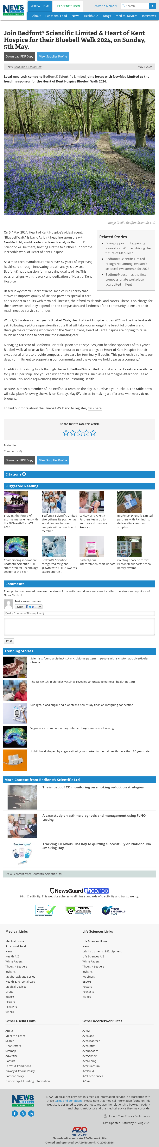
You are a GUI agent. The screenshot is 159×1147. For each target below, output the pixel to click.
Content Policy (14, 1076)
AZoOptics (89, 1046)
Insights (10, 971)
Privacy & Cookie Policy (20, 1071)
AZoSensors (90, 1056)
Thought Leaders (16, 966)
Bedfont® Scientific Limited (64, 76)
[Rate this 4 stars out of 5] (86, 432)
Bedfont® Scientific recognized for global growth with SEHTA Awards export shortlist (59, 566)
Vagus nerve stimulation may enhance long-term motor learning (72, 728)
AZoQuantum (91, 1066)
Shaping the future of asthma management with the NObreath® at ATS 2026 (21, 521)
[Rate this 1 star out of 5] (66, 432)
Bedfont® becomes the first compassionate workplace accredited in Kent (125, 279)
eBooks (10, 996)
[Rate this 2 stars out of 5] (72, 432)
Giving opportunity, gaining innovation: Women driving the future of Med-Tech (128, 248)
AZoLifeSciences (92, 1076)
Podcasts (11, 1007)
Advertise (11, 1056)
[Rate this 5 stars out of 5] (93, 432)
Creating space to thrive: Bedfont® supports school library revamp (134, 564)
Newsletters (13, 1046)
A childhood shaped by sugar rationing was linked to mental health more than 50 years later (90, 751)
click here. (95, 408)
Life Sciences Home (68, 6)
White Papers (14, 961)
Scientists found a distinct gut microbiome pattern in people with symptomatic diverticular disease (89, 660)
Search (9, 1041)
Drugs (9, 991)
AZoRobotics (90, 1051)
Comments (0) (13, 451)
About (9, 1031)
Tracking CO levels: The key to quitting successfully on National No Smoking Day (96, 846)
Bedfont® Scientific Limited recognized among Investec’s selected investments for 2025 (127, 264)
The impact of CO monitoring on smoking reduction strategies (93, 787)
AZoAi (86, 1081)
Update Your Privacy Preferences (128, 1116)
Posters (10, 1002)
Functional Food (15, 946)
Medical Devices (15, 986)
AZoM (86, 1031)
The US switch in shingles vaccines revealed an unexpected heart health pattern (82, 681)
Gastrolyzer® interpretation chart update (97, 562)
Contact (10, 1061)
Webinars (88, 976)
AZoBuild (88, 1071)
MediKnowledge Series (20, 976)
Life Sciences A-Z (93, 956)
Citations (13, 474)
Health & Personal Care (20, 981)
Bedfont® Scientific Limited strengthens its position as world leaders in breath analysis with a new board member (59, 523)
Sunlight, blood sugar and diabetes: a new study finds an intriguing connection (81, 705)
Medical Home (39, 6)
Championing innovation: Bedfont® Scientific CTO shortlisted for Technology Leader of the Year (21, 566)
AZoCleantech (91, 1041)
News (9, 951)
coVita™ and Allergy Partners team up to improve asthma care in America (95, 521)
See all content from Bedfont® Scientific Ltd (33, 874)
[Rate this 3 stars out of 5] (79, 432)
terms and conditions (68, 1100)
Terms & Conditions (18, 1066)
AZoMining (89, 1061)
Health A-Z (12, 956)
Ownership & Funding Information (27, 1081)
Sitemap (10, 1051)
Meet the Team (15, 1036)
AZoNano (88, 1036)
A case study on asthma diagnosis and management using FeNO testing (94, 817)
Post (9, 641)
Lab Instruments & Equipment (102, 951)
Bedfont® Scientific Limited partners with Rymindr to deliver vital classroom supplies (135, 521)
